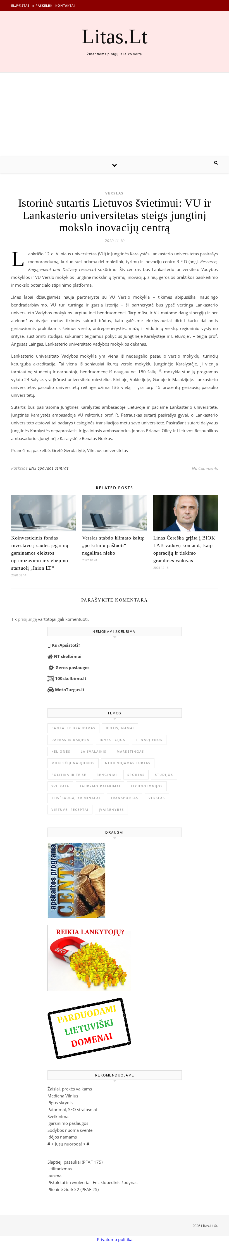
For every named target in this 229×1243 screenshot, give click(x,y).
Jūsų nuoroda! (68, 1144)
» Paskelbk (42, 5)
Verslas (114, 193)
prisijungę (27, 619)
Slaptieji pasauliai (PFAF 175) (74, 1162)
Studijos (164, 775)
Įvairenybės (111, 809)
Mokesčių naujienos (73, 763)
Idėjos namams (62, 1137)
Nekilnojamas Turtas (128, 763)
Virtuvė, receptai (70, 809)
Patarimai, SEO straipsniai (72, 1109)
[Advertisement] (114, 114)
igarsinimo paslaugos (67, 1123)
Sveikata (60, 786)
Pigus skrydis (60, 1102)
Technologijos (147, 786)
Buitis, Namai (120, 728)
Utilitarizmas (59, 1168)
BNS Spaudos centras (49, 468)
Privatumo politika (114, 1239)
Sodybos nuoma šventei (70, 1130)
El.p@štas (20, 5)
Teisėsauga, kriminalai (75, 798)
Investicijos (112, 740)
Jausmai (55, 1175)
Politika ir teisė (68, 775)
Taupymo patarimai (100, 786)
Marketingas (130, 751)
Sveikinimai (58, 1116)
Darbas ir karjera (70, 740)
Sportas (136, 775)
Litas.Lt (114, 36)
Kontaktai (65, 5)
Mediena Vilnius (62, 1096)
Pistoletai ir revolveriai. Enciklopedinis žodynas (92, 1182)
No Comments (205, 468)
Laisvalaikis (93, 751)
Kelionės (60, 751)
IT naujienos (149, 740)
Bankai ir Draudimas (73, 728)
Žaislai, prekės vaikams (69, 1089)
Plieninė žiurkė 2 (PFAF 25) (73, 1189)
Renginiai (107, 775)
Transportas (124, 798)
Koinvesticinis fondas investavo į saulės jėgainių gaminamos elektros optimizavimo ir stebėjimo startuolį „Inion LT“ (39, 553)
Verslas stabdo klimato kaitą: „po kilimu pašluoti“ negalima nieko (113, 545)
